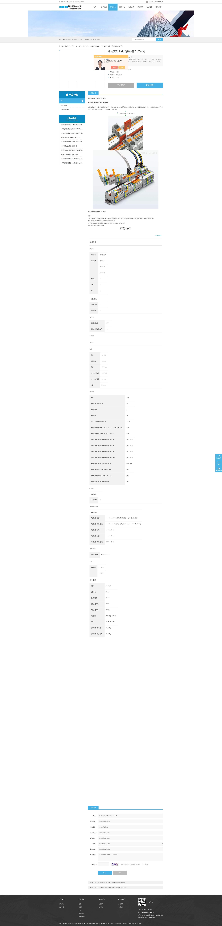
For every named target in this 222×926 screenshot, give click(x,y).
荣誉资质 (140, 7)
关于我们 (104, 7)
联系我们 (158, 7)
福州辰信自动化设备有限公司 (74, 1)
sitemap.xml (118, 923)
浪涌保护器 (82, 916)
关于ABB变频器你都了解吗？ (70, 154)
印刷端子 (85, 46)
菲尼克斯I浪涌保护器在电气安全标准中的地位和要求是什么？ (72, 137)
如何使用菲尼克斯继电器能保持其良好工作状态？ (72, 133)
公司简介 (61, 904)
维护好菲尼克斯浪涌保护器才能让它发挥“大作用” (72, 150)
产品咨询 (121, 85)
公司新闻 (101, 904)
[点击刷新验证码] (115, 864)
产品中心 (113, 7)
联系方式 (120, 907)
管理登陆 (125, 923)
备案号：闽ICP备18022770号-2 (104, 923)
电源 (80, 910)
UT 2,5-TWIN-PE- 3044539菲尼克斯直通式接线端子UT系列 (111, 887)
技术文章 (131, 7)
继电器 (80, 907)
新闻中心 (122, 7)
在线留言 (149, 7)
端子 (80, 46)
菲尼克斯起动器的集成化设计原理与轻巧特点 (72, 124)
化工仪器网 (138, 923)
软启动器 (81, 913)
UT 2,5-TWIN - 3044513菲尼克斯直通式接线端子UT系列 (110, 882)
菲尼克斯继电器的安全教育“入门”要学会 (72, 158)
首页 (94, 7)
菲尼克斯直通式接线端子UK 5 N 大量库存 (72, 129)
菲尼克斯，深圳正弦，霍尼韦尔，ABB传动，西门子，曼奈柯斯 (83, 39)
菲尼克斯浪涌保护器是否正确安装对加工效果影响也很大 (72, 141)
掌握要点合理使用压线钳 (69, 146)
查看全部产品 (65, 109)
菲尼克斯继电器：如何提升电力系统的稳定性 (72, 163)
